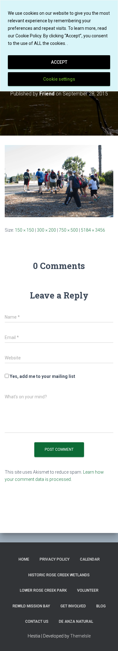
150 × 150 (24, 230)
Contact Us (36, 621)
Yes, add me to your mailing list (42, 376)
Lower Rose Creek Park (43, 590)
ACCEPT (59, 62)
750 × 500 (68, 230)
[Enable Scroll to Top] (106, 638)
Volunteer (87, 590)
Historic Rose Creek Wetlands (59, 575)
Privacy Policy (55, 559)
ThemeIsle (80, 635)
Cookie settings (59, 79)
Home (24, 559)
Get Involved (73, 606)
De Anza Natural (76, 621)
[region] (59, 45)
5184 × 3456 (93, 230)
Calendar (90, 559)
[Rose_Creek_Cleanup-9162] (59, 180)
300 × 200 (46, 230)
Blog (101, 606)
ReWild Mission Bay (31, 606)
